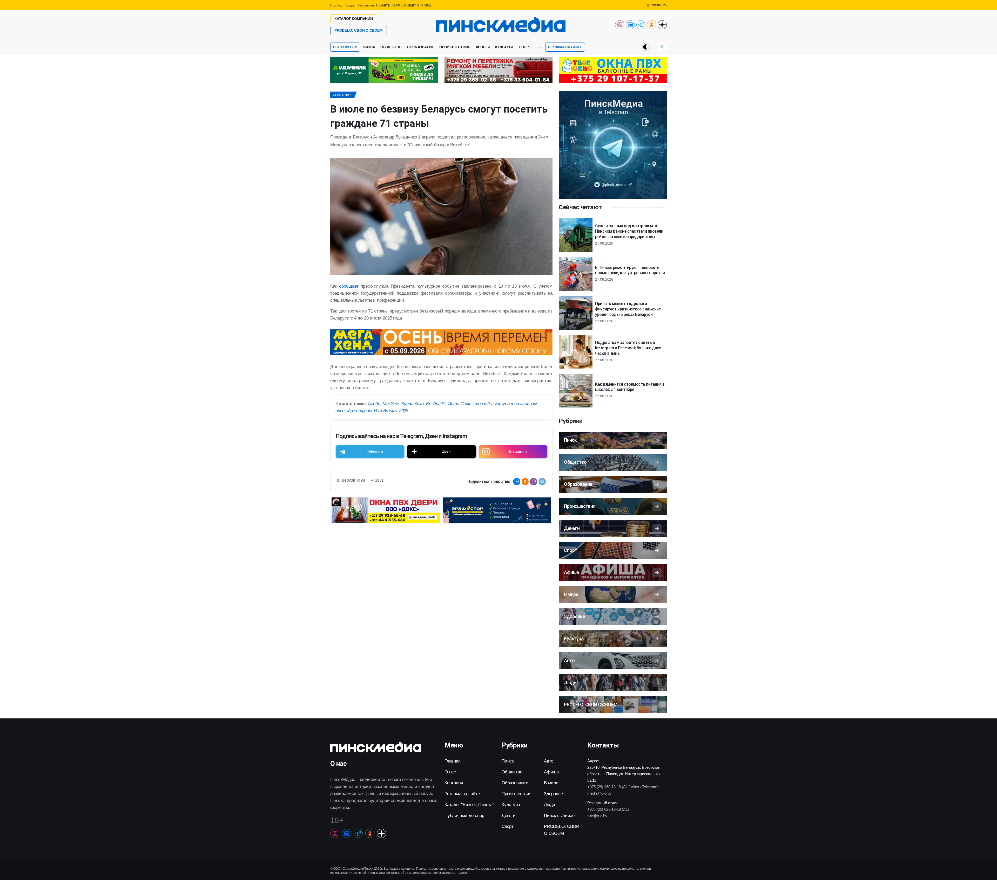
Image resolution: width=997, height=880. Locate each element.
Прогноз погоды (342, 5)
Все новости (345, 47)
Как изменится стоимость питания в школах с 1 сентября (630, 387)
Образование (420, 47)
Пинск (369, 47)
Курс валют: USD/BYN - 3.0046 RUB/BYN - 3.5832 (395, 5)
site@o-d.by (597, 816)
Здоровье (553, 793)
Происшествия (454, 47)
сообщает (348, 286)
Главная (452, 761)
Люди (549, 804)
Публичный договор (464, 815)
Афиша (551, 772)
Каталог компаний (353, 19)
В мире (551, 782)
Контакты (453, 782)
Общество (391, 47)
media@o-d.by (599, 793)
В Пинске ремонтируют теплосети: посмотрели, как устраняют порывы (630, 270)
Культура (504, 47)
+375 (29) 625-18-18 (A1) (608, 809)
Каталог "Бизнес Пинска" (469, 804)
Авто (548, 761)
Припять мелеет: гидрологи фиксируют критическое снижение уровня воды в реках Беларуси (628, 309)
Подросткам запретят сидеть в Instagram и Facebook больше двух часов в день (628, 348)
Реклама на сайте (565, 47)
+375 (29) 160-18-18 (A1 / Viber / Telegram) (622, 787)
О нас (450, 772)
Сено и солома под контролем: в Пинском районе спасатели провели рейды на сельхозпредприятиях (629, 231)
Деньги (483, 47)
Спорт (525, 47)
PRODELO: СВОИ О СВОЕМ (358, 30)
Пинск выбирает (560, 815)
